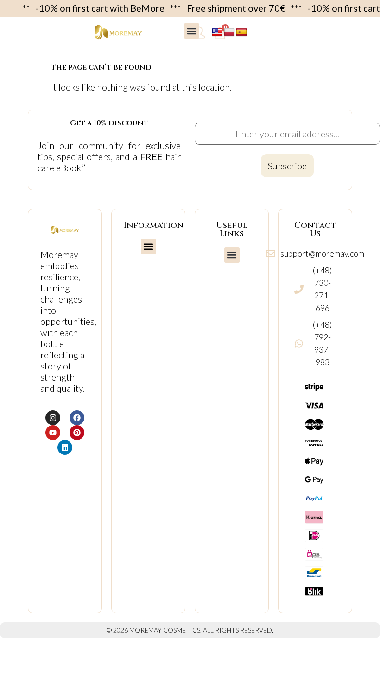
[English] (217, 32)
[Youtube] (52, 432)
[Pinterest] (77, 432)
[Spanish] (241, 32)
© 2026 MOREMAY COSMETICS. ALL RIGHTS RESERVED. (190, 630)
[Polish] (229, 32)
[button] (191, 31)
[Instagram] (52, 417)
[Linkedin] (64, 447)
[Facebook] (77, 417)
